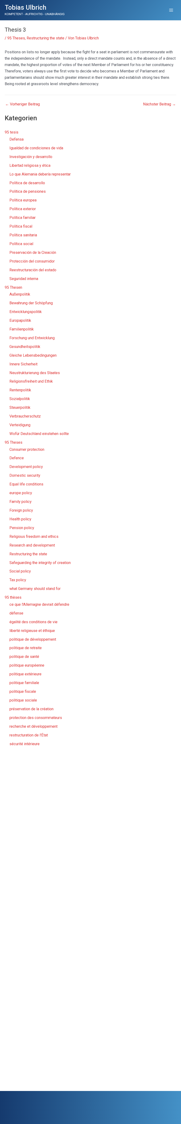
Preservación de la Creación (32, 252)
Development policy (26, 466)
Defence (16, 458)
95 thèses (13, 597)
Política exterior (22, 209)
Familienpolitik (21, 329)
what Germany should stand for (35, 588)
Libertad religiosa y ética (29, 165)
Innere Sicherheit (23, 364)
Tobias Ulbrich (25, 7)
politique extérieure (25, 674)
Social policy (20, 571)
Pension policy (21, 528)
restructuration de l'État (28, 735)
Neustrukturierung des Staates (34, 373)
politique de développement (32, 639)
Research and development (32, 545)
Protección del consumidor (32, 261)
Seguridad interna (23, 278)
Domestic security (24, 475)
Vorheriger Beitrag (22, 104)
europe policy (20, 493)
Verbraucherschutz (25, 416)
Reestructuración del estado (32, 270)
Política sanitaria (23, 235)
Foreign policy (21, 510)
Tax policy (17, 580)
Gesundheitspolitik (24, 346)
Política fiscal (20, 226)
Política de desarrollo (27, 183)
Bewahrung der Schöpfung (31, 303)
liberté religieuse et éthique (32, 630)
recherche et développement (33, 726)
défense (16, 613)
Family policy (20, 501)
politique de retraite (25, 648)
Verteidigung (19, 425)
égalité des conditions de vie (33, 622)
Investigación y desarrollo (30, 157)
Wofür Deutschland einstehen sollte (39, 433)
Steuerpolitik (19, 407)
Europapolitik (20, 320)
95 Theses (16, 38)
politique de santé (24, 656)
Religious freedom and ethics (33, 536)
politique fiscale (22, 691)
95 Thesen (13, 287)
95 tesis (11, 132)
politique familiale (24, 683)
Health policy (20, 519)
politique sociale (23, 700)
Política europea (23, 200)
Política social (21, 244)
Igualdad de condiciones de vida (36, 148)
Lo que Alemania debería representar (40, 174)
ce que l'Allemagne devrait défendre (39, 604)
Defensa (16, 139)
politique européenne (26, 665)
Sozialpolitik (19, 399)
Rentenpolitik (20, 390)
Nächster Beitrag (159, 104)
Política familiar (22, 217)
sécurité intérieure (24, 744)
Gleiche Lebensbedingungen (33, 355)
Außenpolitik (19, 294)
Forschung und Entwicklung (32, 338)
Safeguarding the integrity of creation (40, 562)
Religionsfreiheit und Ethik (31, 381)
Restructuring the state (45, 38)
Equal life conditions (26, 484)
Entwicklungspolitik (25, 311)
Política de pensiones (27, 191)
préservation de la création (31, 709)
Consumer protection (26, 449)
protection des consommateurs (35, 717)
